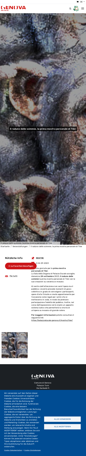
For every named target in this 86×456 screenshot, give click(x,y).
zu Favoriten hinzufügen (21, 266)
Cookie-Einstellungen (32, 450)
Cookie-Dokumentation (13, 450)
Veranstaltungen (20, 246)
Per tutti (13, 276)
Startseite (5, 246)
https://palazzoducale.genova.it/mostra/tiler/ (52, 320)
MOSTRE (40, 258)
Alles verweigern (62, 419)
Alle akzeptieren (62, 427)
